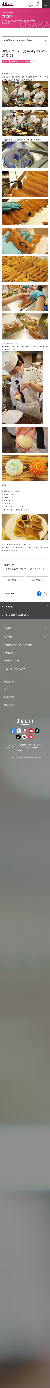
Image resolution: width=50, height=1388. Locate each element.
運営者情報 (22, 745)
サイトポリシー (12, 748)
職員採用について (22, 750)
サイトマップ (11, 745)
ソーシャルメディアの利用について (31, 748)
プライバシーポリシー (35, 745)
